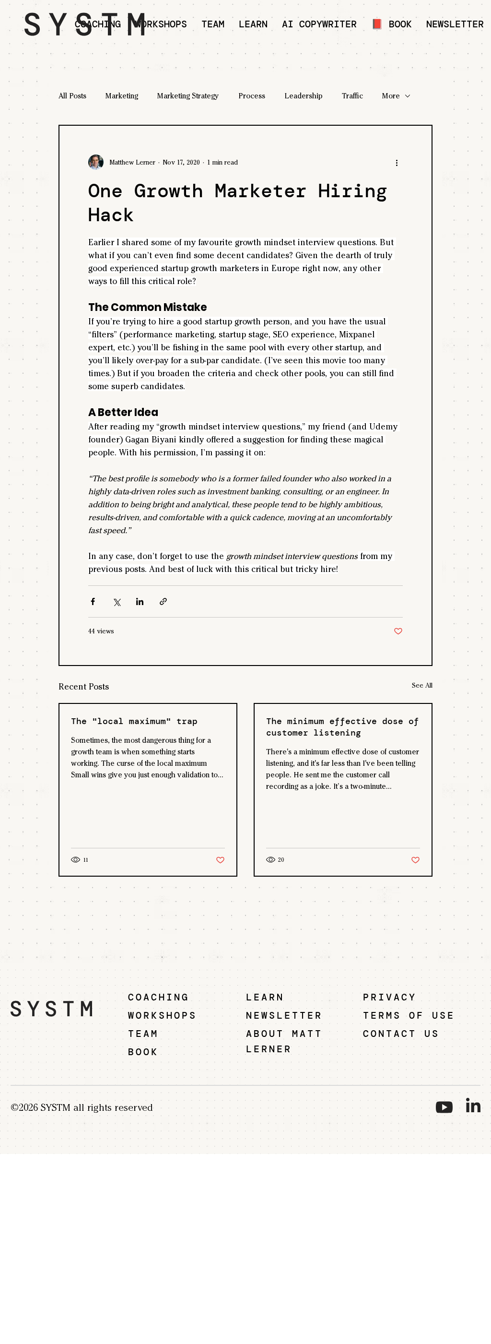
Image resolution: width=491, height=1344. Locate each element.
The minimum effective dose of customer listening (342, 726)
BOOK (143, 1052)
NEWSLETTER (284, 1015)
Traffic (352, 96)
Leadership (303, 96)
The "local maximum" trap (134, 721)
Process (251, 96)
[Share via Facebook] (92, 601)
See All (422, 685)
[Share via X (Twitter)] (116, 601)
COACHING (158, 997)
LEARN (265, 997)
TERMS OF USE (409, 1015)
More (391, 96)
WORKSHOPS (162, 1015)
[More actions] (397, 162)
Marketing (121, 96)
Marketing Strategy (188, 96)
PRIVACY (390, 997)
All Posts (72, 96)
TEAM (143, 1033)
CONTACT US (401, 1033)
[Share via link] (163, 601)
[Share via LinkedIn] (139, 601)
